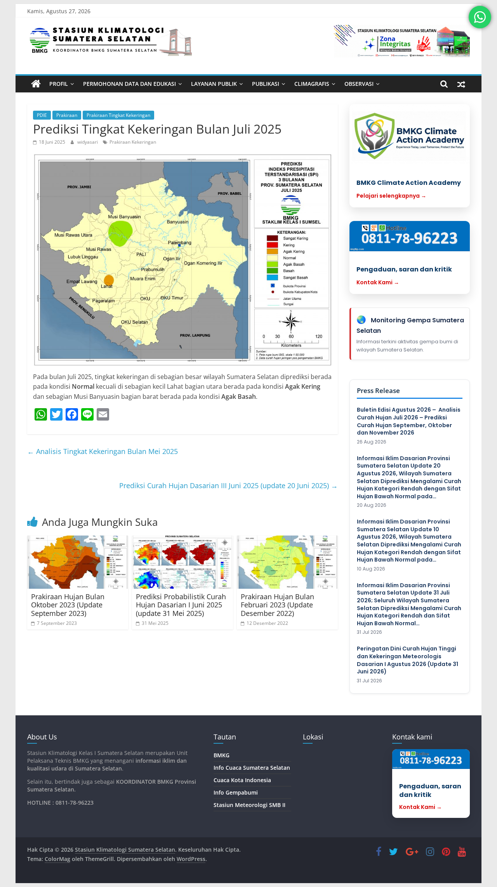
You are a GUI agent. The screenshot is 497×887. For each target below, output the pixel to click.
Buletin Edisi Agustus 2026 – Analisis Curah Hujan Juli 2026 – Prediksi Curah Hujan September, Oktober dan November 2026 (409, 421)
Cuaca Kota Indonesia (242, 780)
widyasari (88, 142)
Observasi (359, 83)
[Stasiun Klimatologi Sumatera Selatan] (36, 84)
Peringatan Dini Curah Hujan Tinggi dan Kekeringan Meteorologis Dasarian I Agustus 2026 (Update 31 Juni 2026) (407, 660)
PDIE (42, 115)
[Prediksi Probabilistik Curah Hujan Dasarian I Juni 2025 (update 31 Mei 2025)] (182, 562)
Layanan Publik (214, 83)
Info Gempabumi (236, 792)
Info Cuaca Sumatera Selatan (252, 767)
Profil (58, 83)
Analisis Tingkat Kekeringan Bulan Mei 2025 (102, 451)
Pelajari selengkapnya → (391, 196)
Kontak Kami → (377, 282)
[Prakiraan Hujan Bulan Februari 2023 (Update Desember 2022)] (287, 562)
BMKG (221, 755)
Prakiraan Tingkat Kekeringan (118, 115)
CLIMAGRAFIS (311, 83)
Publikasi (265, 83)
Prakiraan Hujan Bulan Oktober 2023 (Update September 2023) (67, 605)
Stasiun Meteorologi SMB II (249, 805)
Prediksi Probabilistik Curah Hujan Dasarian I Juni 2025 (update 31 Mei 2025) (181, 605)
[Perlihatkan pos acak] (461, 84)
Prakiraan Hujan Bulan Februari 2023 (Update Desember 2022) (277, 605)
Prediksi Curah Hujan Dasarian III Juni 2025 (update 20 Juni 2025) (228, 485)
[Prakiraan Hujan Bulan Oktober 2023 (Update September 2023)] (77, 562)
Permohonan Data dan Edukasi (129, 83)
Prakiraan (66, 115)
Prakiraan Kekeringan (132, 142)
